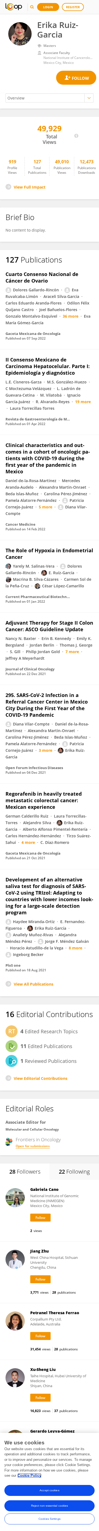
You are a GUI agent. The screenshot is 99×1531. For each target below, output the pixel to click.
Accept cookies (49, 1490)
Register (73, 7)
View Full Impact (29, 187)
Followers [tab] (24, 1171)
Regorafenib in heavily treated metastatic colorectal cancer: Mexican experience (44, 800)
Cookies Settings (49, 1518)
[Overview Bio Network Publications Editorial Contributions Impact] (50, 98)
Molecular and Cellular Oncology (32, 1129)
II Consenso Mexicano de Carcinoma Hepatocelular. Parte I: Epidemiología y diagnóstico (48, 366)
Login (48, 7)
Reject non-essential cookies (49, 1505)
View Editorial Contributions (40, 1078)
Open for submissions (33, 1146)
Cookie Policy (29, 1475)
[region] (49, 1482)
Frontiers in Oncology (38, 1139)
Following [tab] (74, 1171)
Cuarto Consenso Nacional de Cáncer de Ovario (42, 277)
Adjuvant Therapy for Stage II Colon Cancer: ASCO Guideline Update (49, 626)
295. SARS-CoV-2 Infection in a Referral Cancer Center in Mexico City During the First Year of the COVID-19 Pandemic (47, 705)
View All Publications (33, 984)
